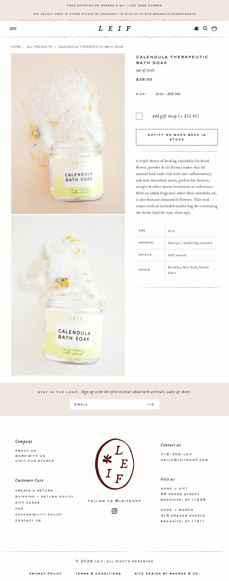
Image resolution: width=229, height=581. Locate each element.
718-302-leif (177, 454)
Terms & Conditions (98, 573)
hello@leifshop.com (184, 460)
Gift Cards (27, 502)
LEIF (99, 561)
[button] (12, 28)
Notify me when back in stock (177, 137)
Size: (141, 94)
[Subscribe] (152, 404)
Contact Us (28, 520)
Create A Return (34, 490)
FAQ (19, 508)
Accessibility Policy (38, 514)
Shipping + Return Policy (44, 496)
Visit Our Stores (34, 460)
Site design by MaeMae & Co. (167, 573)
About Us (25, 450)
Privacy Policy (45, 573)
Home (16, 47)
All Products (39, 47)
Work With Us (30, 456)
